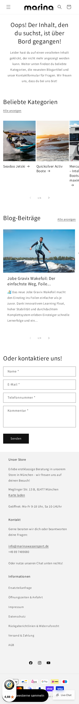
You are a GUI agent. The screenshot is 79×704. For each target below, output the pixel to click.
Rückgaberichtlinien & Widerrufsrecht (33, 626)
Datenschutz (17, 616)
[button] (8, 7)
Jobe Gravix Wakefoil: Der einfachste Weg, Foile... (31, 281)
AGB (11, 645)
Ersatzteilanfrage (20, 588)
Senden (16, 438)
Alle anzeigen (12, 110)
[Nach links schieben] (30, 197)
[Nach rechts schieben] (49, 197)
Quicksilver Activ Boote (49, 168)
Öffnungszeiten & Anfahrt (25, 597)
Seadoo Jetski (14, 166)
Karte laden (16, 495)
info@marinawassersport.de (28, 546)
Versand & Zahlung (21, 635)
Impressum (16, 607)
